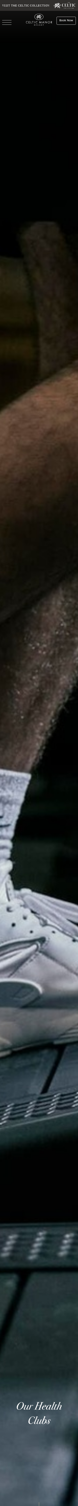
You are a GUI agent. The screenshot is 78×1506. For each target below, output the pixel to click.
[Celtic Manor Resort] (39, 21)
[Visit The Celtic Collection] (65, 5)
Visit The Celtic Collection (26, 5)
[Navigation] (6, 23)
